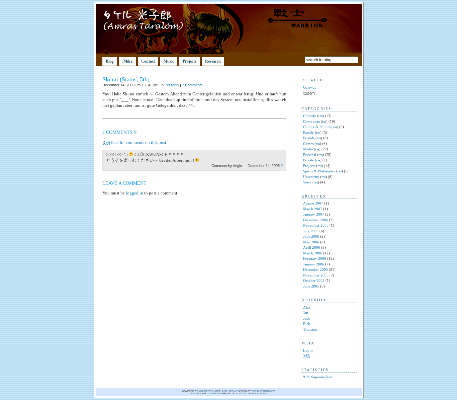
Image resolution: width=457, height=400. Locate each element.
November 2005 (316, 275)
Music (169, 61)
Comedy (309, 116)
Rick (306, 324)
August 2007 (313, 203)
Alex (306, 307)
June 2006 (311, 236)
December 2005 (315, 269)
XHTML (243, 393)
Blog (109, 61)
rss (320, 116)
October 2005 (314, 280)
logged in (134, 192)
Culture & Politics (317, 127)
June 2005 (311, 286)
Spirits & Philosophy (319, 171)
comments (214, 393)
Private (308, 160)
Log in (308, 350)
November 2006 (316, 225)
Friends (308, 138)
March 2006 (312, 253)
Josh (306, 318)
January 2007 (313, 214)
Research (213, 61)
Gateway (309, 87)
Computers (311, 121)
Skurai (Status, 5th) (126, 79)
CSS (255, 393)
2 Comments (192, 85)
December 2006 (315, 220)
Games (308, 144)
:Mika (127, 61)
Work (307, 182)
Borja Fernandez (263, 391)
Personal (172, 85)
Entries (196, 393)
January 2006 (313, 264)
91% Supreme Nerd (318, 377)
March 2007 (312, 209)
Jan (305, 313)
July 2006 (310, 231)
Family (308, 133)
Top (263, 393)
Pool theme (229, 391)
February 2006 (314, 258)
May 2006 (311, 242)
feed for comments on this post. (134, 142)
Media (308, 149)
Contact (148, 61)
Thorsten (310, 329)
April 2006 (311, 247)
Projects (189, 61)
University (311, 177)
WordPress (206, 391)
